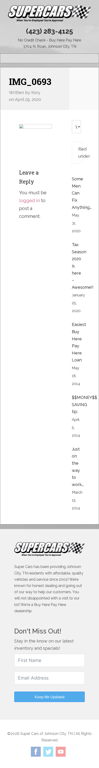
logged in (29, 200)
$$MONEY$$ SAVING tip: (84, 404)
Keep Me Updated (49, 697)
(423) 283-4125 (49, 31)
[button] (87, 58)
